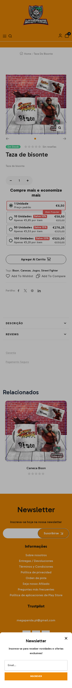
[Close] (66, 638)
